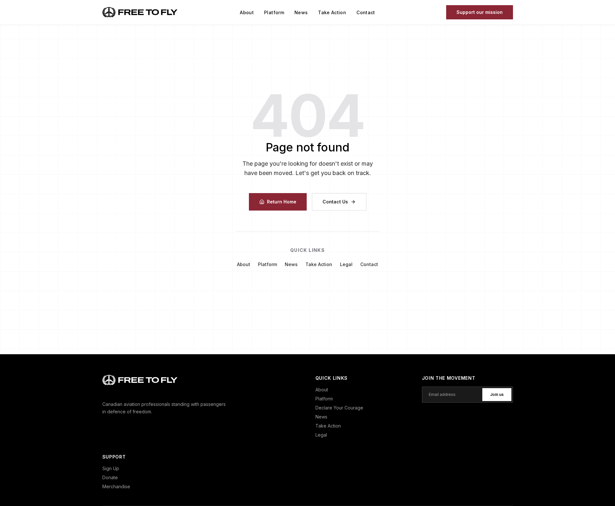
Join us (497, 394)
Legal (346, 264)
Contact (365, 12)
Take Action (332, 12)
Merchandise (116, 486)
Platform (274, 12)
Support (479, 12)
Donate (110, 477)
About (247, 12)
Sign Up (110, 468)
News (301, 12)
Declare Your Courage (339, 407)
